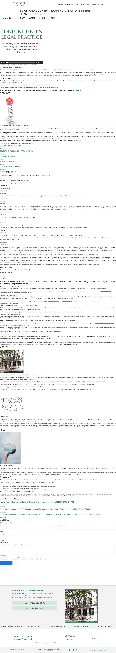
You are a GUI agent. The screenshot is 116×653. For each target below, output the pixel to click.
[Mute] (39, 62)
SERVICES (60, 4)
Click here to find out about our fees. (104, 323)
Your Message (4, 542)
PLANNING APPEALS (8, 161)
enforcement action (106, 291)
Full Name (3, 526)
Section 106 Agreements (58, 626)
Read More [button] (3, 148)
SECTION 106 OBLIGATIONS (10, 146)
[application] (21, 42)
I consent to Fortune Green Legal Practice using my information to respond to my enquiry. (24, 557)
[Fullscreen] (41, 62)
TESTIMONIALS (69, 4)
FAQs (76, 4)
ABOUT (82, 4)
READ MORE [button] (3, 507)
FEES (87, 4)
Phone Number (62, 526)
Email (2, 531)
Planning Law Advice (104, 626)
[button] (21, 42)
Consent (3, 555)
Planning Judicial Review (81, 626)
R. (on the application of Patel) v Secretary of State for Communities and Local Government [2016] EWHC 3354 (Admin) (45, 509)
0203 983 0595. (87, 389)
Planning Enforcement (34, 626)
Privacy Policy (97, 650)
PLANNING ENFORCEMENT (10, 167)
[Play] (1, 62)
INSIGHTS (93, 4)
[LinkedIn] (73, 649)
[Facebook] (69, 649)
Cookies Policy (103, 650)
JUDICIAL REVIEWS (7, 156)
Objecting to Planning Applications (11, 626)
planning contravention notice (51, 301)
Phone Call (4, 538)
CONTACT (100, 4)
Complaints (91, 650)
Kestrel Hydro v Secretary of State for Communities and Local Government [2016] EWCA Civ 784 (37, 502)
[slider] (20, 62)
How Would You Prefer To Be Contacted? (11, 536)
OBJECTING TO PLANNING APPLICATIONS (16, 151)
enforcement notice (67, 301)
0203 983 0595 (76, 90)
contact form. (49, 597)
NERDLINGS (103, 647)
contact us (52, 336)
